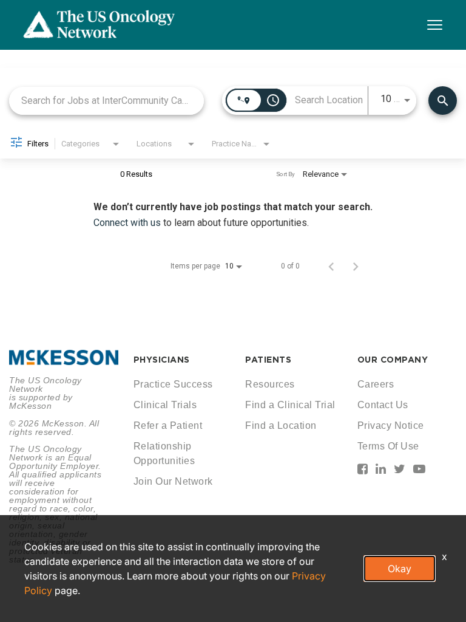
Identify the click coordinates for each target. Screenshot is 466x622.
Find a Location (281, 425)
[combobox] (106, 100)
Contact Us (382, 405)
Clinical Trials (165, 405)
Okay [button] (399, 568)
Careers (375, 384)
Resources (270, 384)
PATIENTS (268, 359)
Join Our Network (173, 481)
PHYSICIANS (161, 359)
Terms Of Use (388, 446)
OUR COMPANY (392, 359)
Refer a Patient (168, 425)
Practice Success (173, 384)
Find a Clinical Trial (290, 405)
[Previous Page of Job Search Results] (331, 266)
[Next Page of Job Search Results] (355, 266)
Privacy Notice (390, 425)
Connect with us (128, 222)
